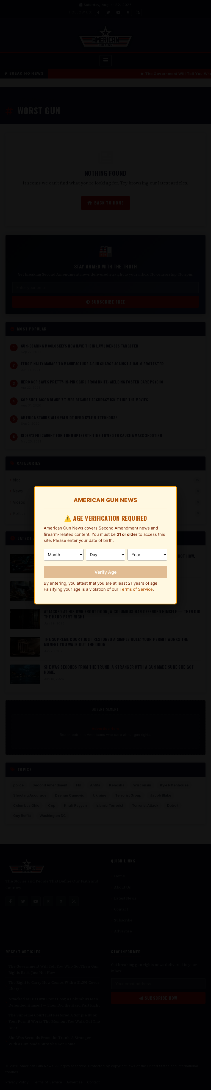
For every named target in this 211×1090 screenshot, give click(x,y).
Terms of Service (136, 589)
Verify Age (105, 572)
